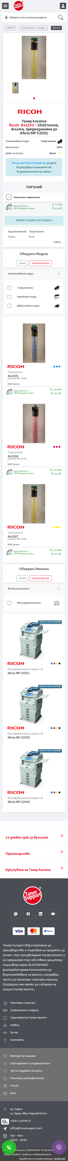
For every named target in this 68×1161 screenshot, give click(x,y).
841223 (56, 28)
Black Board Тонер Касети (41, 1150)
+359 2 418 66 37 (20, 1120)
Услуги (14, 1085)
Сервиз (14, 1025)
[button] (34, 98)
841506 (13, 456)
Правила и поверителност (36, 1154)
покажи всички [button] (40, 263)
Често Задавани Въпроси (26, 1070)
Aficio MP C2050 (19, 801)
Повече (57, 242)
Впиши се (18, 162)
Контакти (17, 1039)
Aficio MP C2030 (19, 737)
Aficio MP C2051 (19, 673)
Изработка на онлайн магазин (36, 1159)
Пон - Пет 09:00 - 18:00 (18, 1137)
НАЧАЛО (10, 28)
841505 (13, 376)
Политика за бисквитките (27, 1078)
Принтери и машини (22, 1002)
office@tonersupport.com (26, 1128)
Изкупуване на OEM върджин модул (24, 392)
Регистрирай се (35, 162)
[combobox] (28, 17)
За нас (14, 1032)
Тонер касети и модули (33, 28)
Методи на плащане (23, 1055)
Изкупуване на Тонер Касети (28, 1017)
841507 (13, 536)
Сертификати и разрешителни (30, 1063)
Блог (13, 1093)
